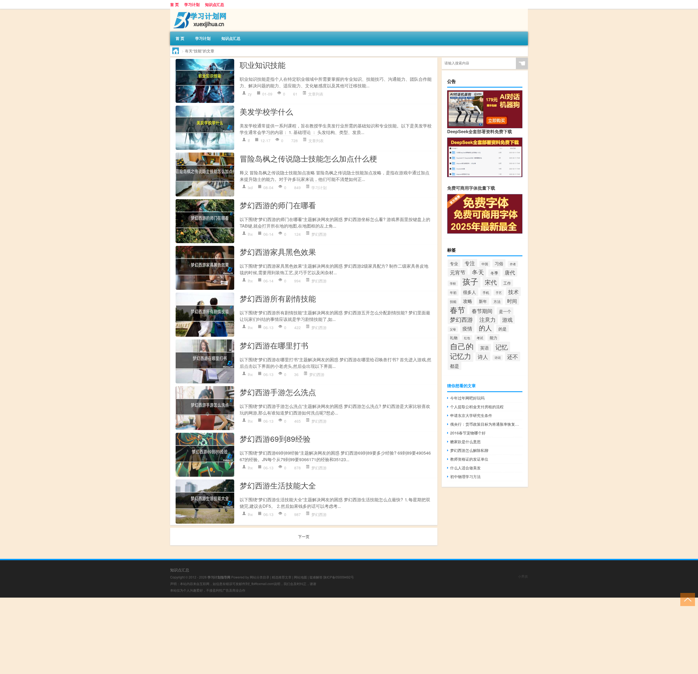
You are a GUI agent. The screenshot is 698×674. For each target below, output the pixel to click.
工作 (507, 283)
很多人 (469, 292)
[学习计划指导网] (198, 10)
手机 (486, 292)
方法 (497, 301)
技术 (513, 291)
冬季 (494, 273)
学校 (453, 283)
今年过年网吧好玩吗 (467, 398)
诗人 (483, 356)
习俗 (499, 263)
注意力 (487, 319)
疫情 (467, 328)
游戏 (507, 319)
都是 (454, 365)
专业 (454, 263)
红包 (467, 338)
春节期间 (482, 311)
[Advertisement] (163, 636)
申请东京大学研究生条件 (471, 415)
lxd (250, 187)
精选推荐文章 (281, 577)
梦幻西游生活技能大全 (278, 485)
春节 (457, 309)
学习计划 (192, 4)
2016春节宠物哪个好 (468, 433)
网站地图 (300, 577)
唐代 (510, 272)
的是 (502, 329)
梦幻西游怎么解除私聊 (469, 450)
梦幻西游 (319, 234)
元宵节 (457, 272)
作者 (513, 264)
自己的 (462, 346)
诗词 (498, 358)
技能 (453, 301)
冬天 (478, 272)
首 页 (174, 4)
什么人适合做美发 (465, 467)
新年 (483, 301)
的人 (485, 327)
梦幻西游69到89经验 (275, 438)
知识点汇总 (214, 4)
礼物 (454, 337)
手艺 (499, 292)
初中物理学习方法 (465, 476)
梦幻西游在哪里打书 (274, 345)
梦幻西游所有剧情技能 (278, 298)
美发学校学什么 (266, 111)
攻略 (467, 300)
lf (249, 140)
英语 (484, 348)
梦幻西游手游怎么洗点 (278, 391)
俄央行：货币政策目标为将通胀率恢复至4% (486, 424)
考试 (480, 337)
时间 (512, 300)
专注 (470, 263)
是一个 (505, 311)
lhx (250, 234)
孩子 (470, 281)
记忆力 (460, 356)
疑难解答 (316, 577)
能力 (493, 337)
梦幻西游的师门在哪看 (278, 204)
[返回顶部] (686, 599)
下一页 (303, 536)
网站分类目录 (259, 577)
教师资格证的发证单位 (469, 459)
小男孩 (523, 576)
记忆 (501, 346)
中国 (485, 264)
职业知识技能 (262, 64)
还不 (512, 356)
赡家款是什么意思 (465, 441)
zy (250, 94)
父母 (453, 329)
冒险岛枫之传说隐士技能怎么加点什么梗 (308, 158)
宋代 (491, 282)
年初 (453, 292)
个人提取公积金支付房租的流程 (477, 406)
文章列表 (315, 94)
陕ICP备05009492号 (338, 577)
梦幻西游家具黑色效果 (278, 251)
